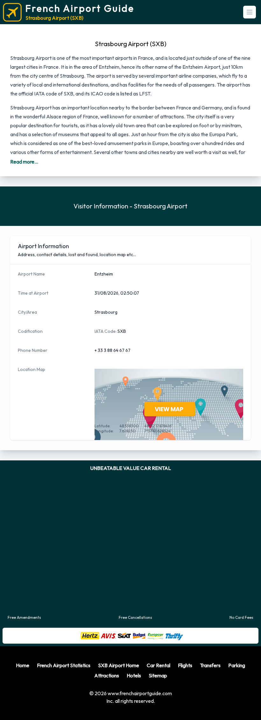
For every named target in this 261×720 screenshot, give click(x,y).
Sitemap (158, 701)
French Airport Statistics (63, 691)
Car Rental (158, 691)
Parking (236, 691)
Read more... (24, 161)
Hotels (134, 701)
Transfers (210, 691)
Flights (185, 691)
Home (22, 691)
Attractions (106, 701)
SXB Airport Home (118, 691)
